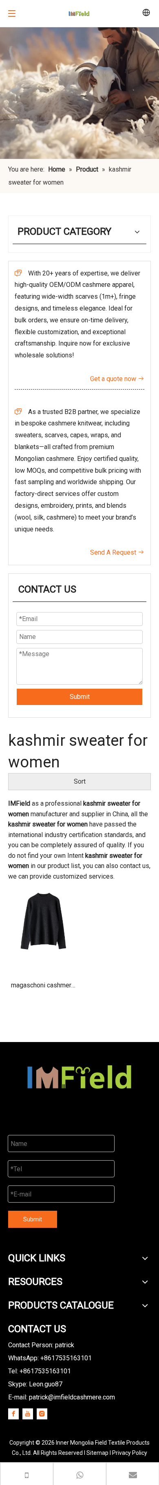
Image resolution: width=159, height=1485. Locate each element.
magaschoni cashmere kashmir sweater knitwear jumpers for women (43, 988)
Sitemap (97, 1453)
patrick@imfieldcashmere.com (72, 1397)
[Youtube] (27, 1413)
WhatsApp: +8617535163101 (50, 1358)
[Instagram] (42, 1413)
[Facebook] (13, 1413)
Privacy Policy (129, 1453)
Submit (80, 697)
